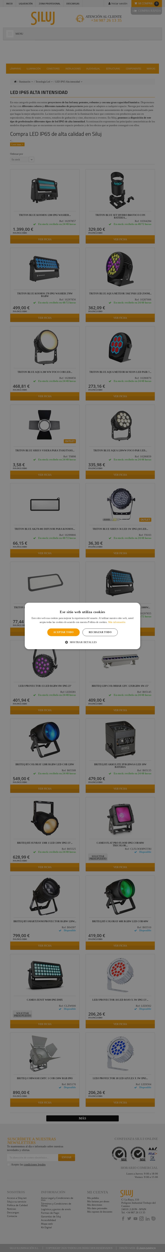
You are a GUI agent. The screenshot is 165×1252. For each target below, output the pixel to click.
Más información (117, 622)
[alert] (82, 626)
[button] (82, 642)
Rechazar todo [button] (100, 632)
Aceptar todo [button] (63, 632)
